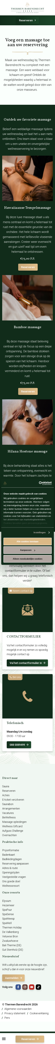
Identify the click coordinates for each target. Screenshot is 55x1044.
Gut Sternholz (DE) (12, 949)
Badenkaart (8, 854)
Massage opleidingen (14, 821)
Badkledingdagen (12, 859)
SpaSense (8, 914)
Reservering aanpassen (15, 863)
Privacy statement (14, 1013)
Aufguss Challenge (12, 830)
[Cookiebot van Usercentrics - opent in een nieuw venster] (39, 483)
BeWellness (9, 817)
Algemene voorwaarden (18, 1008)
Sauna (5, 786)
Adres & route (10, 868)
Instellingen (40, 532)
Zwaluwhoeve (10, 940)
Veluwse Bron (10, 936)
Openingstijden (10, 872)
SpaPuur (7, 909)
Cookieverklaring (39, 1013)
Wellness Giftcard (12, 826)
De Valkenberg (10, 931)
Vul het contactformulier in (26, 662)
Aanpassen (26, 550)
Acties (6, 795)
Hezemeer (8, 905)
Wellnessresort (11, 885)
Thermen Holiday (12, 927)
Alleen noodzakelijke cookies (27, 559)
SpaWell (7, 923)
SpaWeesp (8, 918)
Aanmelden (11, 977)
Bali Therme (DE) (11, 945)
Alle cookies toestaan (27, 541)
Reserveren (26, 20)
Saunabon (7, 804)
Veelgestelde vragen (14, 876)
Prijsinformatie (10, 850)
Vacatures (8, 813)
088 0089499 (17, 744)
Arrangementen (11, 808)
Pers (7, 1017)
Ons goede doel (11, 881)
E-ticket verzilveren (13, 799)
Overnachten (9, 835)
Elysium (6, 900)
